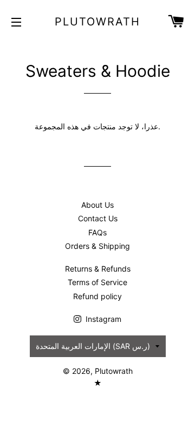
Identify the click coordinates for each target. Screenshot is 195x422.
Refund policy (97, 296)
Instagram (102, 319)
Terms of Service (97, 282)
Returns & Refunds (98, 268)
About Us (97, 204)
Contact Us (98, 218)
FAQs (97, 232)
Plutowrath (97, 21)
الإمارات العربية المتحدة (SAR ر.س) (93, 346)
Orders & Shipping (97, 245)
